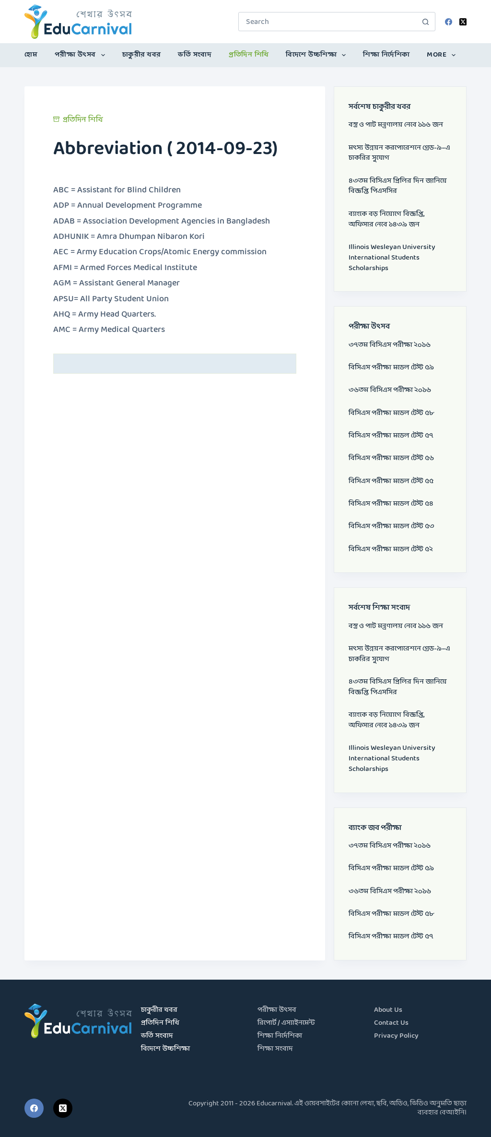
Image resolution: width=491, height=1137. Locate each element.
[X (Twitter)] (463, 21)
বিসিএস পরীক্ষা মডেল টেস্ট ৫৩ (391, 527)
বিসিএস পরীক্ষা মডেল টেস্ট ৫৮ (391, 413)
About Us (388, 1010)
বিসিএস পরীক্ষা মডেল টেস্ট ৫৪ (391, 504)
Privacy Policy (396, 1036)
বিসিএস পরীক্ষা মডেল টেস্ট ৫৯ (391, 368)
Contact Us (391, 1023)
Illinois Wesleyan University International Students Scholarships (392, 257)
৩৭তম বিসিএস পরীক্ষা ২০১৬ (390, 345)
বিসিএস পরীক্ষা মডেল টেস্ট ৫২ (391, 550)
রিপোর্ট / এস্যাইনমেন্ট (286, 1023)
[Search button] (426, 21)
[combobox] (328, 21)
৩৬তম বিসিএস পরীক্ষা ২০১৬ (390, 390)
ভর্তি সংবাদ (194, 55)
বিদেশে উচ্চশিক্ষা (311, 55)
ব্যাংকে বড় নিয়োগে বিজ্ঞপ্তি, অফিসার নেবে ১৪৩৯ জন (387, 219)
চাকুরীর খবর (141, 55)
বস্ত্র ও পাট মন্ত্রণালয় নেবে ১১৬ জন (396, 125)
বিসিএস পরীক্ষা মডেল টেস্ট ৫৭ (391, 436)
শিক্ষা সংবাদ (275, 1049)
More (436, 55)
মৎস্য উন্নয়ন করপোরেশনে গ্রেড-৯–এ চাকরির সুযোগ (399, 153)
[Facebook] (448, 21)
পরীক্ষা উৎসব (75, 55)
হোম (30, 55)
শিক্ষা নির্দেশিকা (386, 55)
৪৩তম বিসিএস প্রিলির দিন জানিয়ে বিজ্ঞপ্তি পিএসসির (398, 186)
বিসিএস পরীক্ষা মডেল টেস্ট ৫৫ (391, 481)
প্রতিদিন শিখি (249, 55)
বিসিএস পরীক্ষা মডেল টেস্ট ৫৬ (391, 458)
